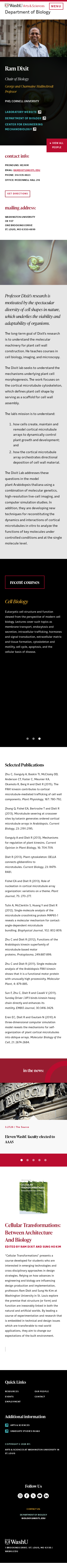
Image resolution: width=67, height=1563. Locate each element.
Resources (11, 1392)
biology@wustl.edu (34, 1519)
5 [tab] (45, 1160)
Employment (13, 1402)
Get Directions (17, 194)
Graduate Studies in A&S (25, 1431)
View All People (58, 145)
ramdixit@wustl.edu (26, 170)
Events (9, 1397)
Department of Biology (27, 12)
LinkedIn (46, 1495)
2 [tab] (33, 738)
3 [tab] (39, 738)
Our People (42, 1392)
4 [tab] (39, 1160)
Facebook (26, 1495)
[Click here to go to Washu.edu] (16, 1544)
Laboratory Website (21, 112)
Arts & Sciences (20, 1425)
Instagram (20, 1495)
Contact (40, 1397)
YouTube (39, 1495)
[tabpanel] (33, 629)
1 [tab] (27, 738)
